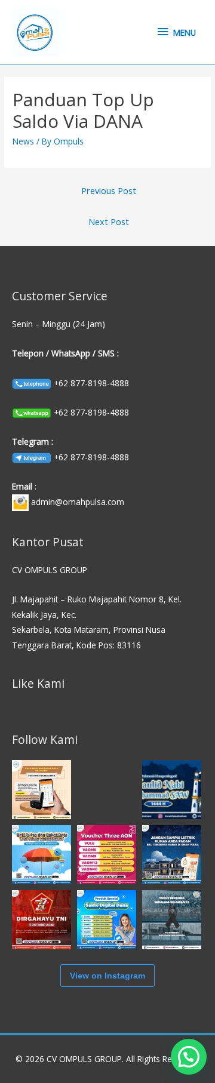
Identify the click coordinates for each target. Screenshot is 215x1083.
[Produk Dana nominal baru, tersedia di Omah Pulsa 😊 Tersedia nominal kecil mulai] (106, 919)
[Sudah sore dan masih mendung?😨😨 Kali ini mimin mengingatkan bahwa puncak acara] (106, 789)
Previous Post (108, 190)
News (23, 141)
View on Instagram (107, 975)
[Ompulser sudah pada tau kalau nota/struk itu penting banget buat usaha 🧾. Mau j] (41, 789)
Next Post (108, 221)
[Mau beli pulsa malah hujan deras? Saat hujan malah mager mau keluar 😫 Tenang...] (41, 854)
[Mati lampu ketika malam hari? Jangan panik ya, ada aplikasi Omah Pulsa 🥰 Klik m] (171, 854)
